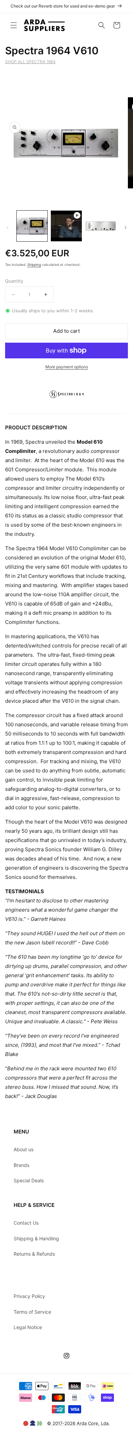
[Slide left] (7, 227)
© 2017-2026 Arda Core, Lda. (78, 1423)
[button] (13, 25)
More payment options (66, 366)
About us (23, 1149)
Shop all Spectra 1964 (30, 61)
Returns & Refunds (34, 1254)
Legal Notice (28, 1327)
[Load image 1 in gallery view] (32, 226)
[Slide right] (125, 227)
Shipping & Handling (36, 1238)
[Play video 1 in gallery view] (66, 226)
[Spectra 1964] (66, 408)
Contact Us (26, 1223)
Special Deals (29, 1180)
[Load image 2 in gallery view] (100, 226)
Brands (21, 1165)
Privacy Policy (29, 1296)
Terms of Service (32, 1312)
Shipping (34, 264)
